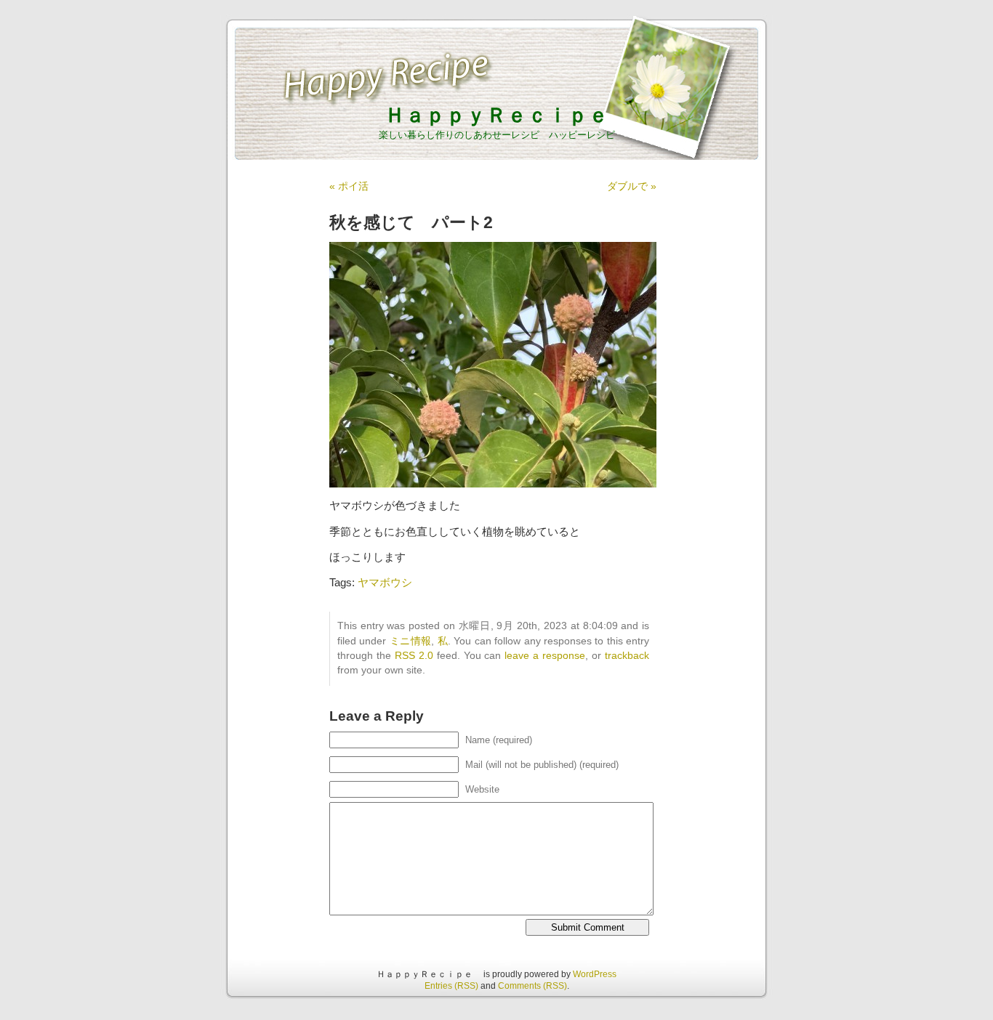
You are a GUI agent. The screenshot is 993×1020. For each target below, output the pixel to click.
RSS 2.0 (414, 655)
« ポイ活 (349, 186)
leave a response (544, 655)
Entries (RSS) (451, 986)
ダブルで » (631, 186)
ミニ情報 (411, 641)
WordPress (594, 974)
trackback (627, 655)
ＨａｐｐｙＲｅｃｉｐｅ (507, 115)
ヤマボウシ (385, 582)
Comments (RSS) (532, 986)
